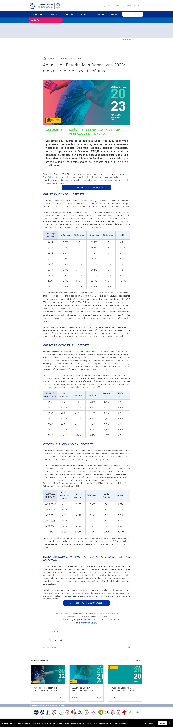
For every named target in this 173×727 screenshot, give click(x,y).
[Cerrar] (170, 723)
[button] (53, 14)
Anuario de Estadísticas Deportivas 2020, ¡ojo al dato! (124, 689)
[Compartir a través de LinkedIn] (55, 640)
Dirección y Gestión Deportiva (53, 632)
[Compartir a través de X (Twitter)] (50, 640)
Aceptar (162, 723)
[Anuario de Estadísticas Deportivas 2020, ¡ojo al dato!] (125, 674)
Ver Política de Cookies (118, 723)
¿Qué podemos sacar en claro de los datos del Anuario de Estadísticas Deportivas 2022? (47, 689)
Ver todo (139, 660)
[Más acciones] (128, 58)
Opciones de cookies (146, 723)
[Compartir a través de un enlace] (61, 640)
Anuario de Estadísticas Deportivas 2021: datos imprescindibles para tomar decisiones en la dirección (84, 689)
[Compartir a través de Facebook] (44, 640)
